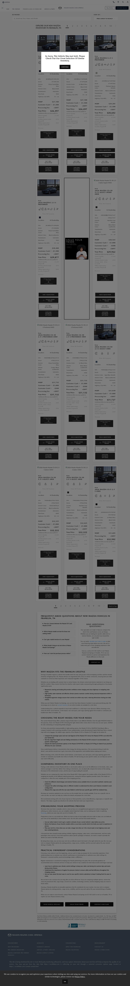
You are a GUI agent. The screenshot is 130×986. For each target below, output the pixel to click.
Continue (65, 67)
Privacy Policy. (80, 977)
